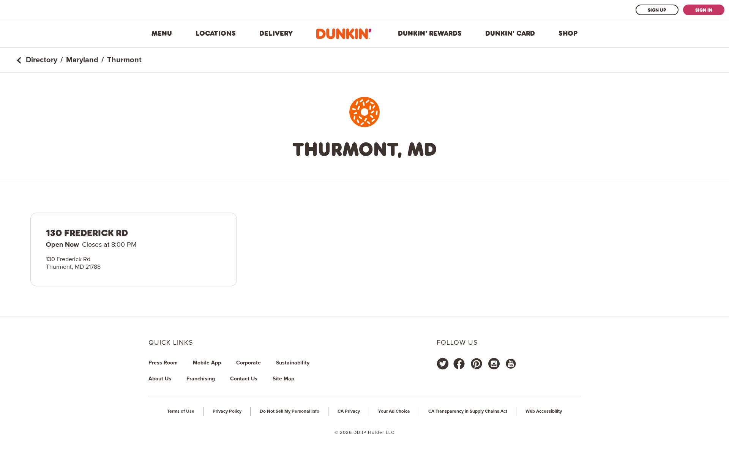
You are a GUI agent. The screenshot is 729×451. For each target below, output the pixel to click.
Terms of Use (180, 411)
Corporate (248, 363)
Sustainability (292, 363)
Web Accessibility (543, 411)
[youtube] (510, 363)
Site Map (283, 379)
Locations (216, 33)
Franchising (200, 379)
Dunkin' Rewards (430, 33)
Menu (161, 33)
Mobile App (207, 363)
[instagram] (494, 363)
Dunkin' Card (510, 33)
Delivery (276, 33)
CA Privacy (349, 411)
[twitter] (442, 363)
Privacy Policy (227, 411)
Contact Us (243, 379)
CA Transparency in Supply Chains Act (467, 411)
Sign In (703, 10)
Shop (568, 33)
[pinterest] (476, 363)
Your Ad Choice (394, 411)
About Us (159, 379)
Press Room (163, 363)
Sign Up (657, 10)
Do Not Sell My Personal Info (289, 411)
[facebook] (459, 363)
